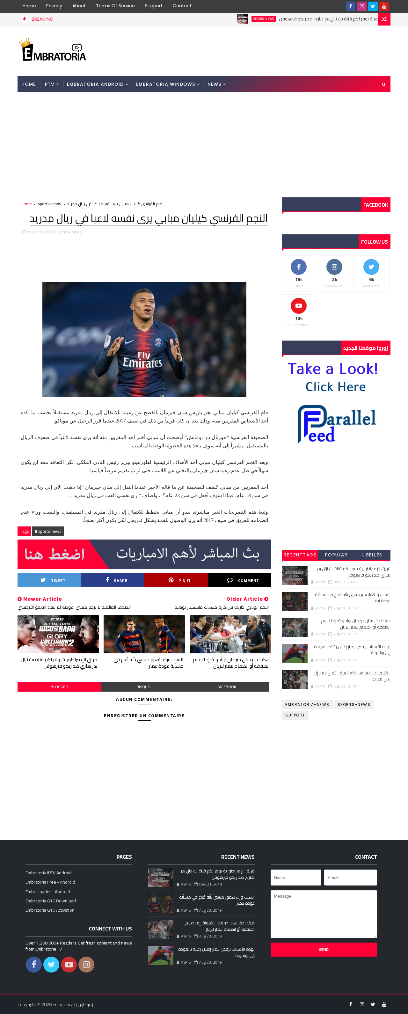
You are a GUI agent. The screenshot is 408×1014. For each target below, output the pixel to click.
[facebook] (350, 6)
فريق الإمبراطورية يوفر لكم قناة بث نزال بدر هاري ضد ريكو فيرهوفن (318, 19)
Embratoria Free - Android (50, 882)
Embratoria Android (95, 84)
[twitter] (373, 6)
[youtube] (384, 6)
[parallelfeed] (339, 6)
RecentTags (300, 555)
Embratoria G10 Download (51, 901)
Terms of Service (115, 6)
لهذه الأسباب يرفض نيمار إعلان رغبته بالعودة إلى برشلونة (352, 650)
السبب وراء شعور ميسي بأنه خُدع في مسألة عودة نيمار (148, 663)
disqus (143, 686)
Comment (248, 580)
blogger (59, 686)
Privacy (54, 6)
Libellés (372, 555)
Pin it (184, 580)
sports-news (242, 19)
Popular (336, 555)
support (295, 715)
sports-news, (70, 232)
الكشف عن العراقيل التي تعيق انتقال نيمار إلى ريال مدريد (351, 676)
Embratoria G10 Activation (50, 910)
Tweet (58, 580)
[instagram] (362, 6)
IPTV (49, 84)
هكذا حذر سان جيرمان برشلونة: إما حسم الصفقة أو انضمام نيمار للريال (231, 663)
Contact (182, 6)
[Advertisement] (274, 50)
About (79, 6)
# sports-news (48, 531)
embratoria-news (307, 704)
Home (29, 6)
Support (154, 6)
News (214, 84)
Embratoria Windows (165, 84)
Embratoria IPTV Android (49, 873)
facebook (226, 686)
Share (120, 580)
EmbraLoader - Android (48, 891)
